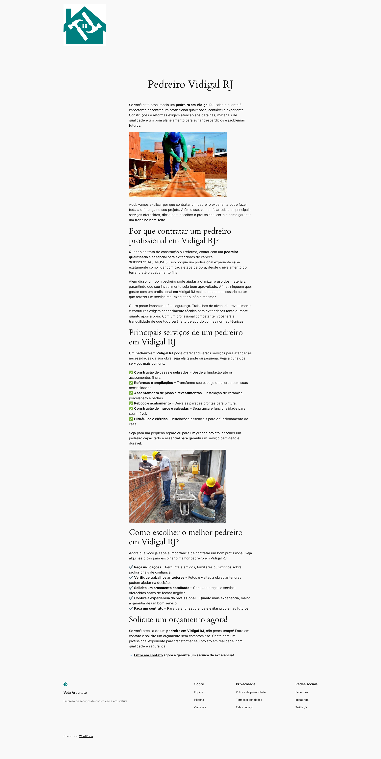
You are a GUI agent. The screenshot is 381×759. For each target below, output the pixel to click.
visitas (206, 577)
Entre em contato (148, 655)
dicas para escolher (177, 215)
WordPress (86, 736)
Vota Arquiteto (75, 693)
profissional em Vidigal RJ (174, 292)
